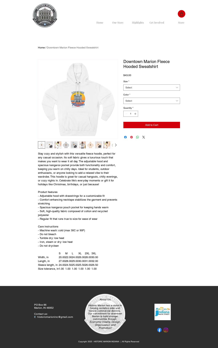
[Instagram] (166, 330)
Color (126, 94)
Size (126, 81)
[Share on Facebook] (125, 137)
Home (41, 47)
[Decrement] (126, 114)
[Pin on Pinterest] (131, 137)
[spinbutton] (131, 114)
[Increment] (136, 114)
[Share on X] (144, 137)
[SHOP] (181, 14)
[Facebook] (159, 330)
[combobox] (151, 87)
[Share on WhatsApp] (137, 137)
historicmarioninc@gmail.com (55, 316)
